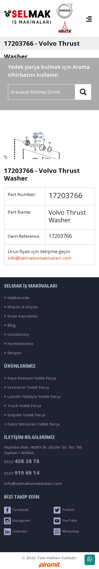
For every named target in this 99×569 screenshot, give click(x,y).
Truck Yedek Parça (22, 405)
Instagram (20, 520)
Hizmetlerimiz (19, 343)
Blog (10, 325)
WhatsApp (69, 531)
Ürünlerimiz (16, 334)
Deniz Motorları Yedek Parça (32, 424)
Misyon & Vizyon (21, 306)
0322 (21, 461)
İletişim (12, 352)
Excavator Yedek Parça (26, 387)
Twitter (67, 510)
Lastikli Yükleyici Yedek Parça (32, 396)
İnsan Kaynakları (21, 316)
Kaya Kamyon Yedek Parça (30, 378)
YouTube (68, 520)
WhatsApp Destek (89, 560)
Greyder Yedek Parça (24, 414)
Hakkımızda (16, 297)
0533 (21, 472)
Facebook (20, 510)
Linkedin (19, 531)
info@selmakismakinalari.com (39, 258)
